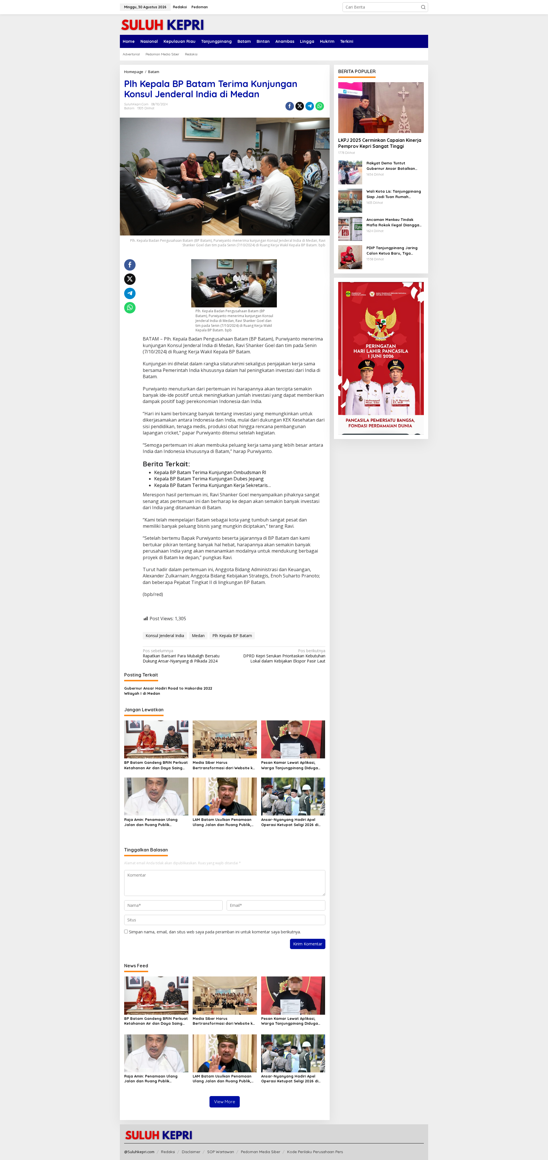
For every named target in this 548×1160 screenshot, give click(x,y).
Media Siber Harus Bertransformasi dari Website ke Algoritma (224, 765)
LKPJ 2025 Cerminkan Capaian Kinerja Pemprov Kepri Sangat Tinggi (379, 143)
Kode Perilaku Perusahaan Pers (315, 1151)
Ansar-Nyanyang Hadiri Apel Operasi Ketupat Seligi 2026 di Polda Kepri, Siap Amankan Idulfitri (289, 822)
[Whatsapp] (319, 106)
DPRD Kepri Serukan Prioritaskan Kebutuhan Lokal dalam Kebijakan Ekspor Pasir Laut (284, 656)
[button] (423, 7)
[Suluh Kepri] (163, 24)
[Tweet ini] (299, 106)
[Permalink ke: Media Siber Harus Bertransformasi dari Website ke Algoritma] (225, 739)
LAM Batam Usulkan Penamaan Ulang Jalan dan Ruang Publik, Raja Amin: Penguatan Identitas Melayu (223, 822)
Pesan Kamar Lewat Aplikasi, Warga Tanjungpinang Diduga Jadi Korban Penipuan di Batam (291, 765)
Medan (198, 635)
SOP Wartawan (220, 1151)
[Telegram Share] (309, 106)
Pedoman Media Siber (260, 1151)
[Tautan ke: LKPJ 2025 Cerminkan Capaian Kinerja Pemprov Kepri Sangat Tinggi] (381, 107)
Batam (129, 108)
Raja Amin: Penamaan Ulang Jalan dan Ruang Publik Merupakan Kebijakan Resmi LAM (155, 822)
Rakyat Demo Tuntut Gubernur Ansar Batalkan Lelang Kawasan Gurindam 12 (394, 166)
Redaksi (168, 1151)
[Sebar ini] (289, 106)
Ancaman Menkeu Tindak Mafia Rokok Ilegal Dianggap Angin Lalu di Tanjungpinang (394, 222)
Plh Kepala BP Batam (232, 635)
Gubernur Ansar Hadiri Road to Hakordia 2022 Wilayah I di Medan (168, 691)
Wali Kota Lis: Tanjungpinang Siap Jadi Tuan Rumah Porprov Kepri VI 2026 (393, 194)
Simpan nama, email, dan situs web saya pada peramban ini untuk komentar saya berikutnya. (215, 932)
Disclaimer (191, 1151)
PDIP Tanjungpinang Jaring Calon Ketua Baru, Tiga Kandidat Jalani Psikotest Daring (392, 250)
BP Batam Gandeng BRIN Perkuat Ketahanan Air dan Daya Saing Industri (156, 765)
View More (224, 1101)
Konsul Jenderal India (165, 635)
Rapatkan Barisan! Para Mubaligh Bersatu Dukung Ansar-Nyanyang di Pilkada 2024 (181, 656)
